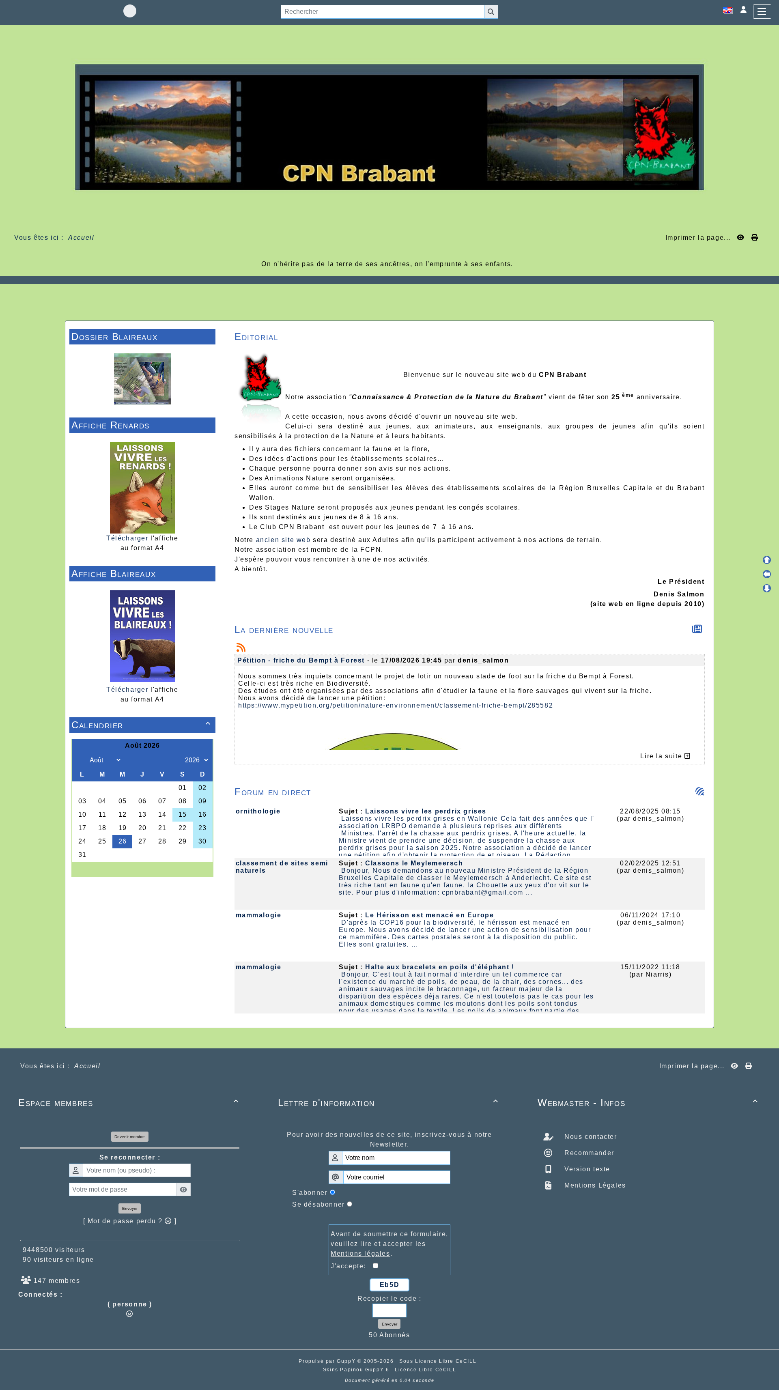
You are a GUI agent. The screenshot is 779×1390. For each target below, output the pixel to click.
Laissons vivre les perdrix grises (425, 811)
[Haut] (767, 560)
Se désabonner (318, 1204)
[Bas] (767, 588)
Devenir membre (129, 1136)
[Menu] (762, 11)
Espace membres (128, 1102)
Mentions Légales (594, 1185)
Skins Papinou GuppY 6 (358, 1370)
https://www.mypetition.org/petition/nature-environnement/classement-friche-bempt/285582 (395, 705)
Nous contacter (589, 1136)
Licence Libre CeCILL (425, 1370)
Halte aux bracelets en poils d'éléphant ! (439, 967)
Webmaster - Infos (648, 1102)
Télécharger (127, 538)
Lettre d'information (388, 1102)
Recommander (588, 1152)
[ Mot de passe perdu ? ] (130, 1221)
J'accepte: (352, 1266)
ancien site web (283, 539)
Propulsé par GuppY (328, 1361)
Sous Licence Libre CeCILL (438, 1361)
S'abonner (309, 1192)
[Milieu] (767, 574)
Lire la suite (662, 756)
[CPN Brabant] (389, 126)
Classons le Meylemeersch (414, 863)
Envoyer (130, 1208)
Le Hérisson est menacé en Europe (429, 915)
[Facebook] (129, 10)
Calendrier (141, 724)
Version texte (586, 1169)
